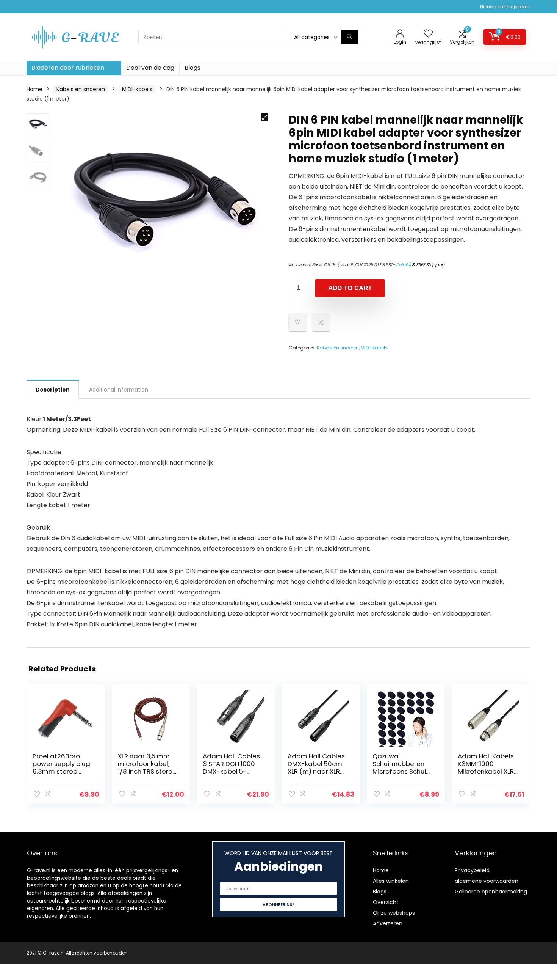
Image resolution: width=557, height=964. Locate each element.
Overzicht (386, 902)
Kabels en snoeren (80, 89)
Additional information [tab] (118, 389)
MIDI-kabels (137, 89)
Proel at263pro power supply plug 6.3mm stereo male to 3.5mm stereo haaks (61, 771)
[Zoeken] (349, 37)
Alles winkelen (391, 881)
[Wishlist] (428, 34)
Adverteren (387, 923)
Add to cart (350, 288)
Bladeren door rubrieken (67, 67)
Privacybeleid (472, 870)
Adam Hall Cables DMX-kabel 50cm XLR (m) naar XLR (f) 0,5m (316, 767)
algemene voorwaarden (486, 881)
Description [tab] (53, 389)
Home (34, 89)
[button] (264, 117)
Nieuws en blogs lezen (505, 6)
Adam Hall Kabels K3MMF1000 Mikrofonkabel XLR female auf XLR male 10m (486, 771)
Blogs (192, 67)
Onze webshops (394, 913)
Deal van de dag (150, 67)
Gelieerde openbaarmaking (491, 891)
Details (403, 264)
